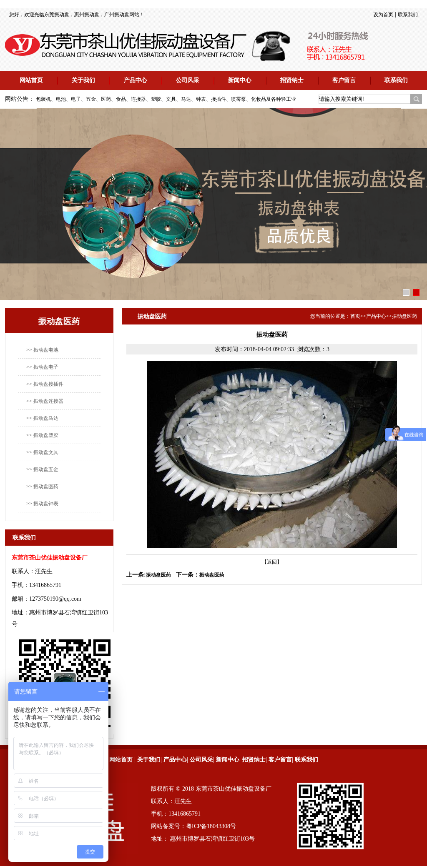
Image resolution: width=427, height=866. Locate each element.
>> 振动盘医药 (42, 486)
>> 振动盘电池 (42, 350)
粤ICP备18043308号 (211, 826)
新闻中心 (239, 80)
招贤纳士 (292, 80)
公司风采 (187, 80)
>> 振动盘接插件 (44, 384)
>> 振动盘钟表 (42, 504)
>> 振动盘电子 (42, 367)
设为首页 (383, 14)
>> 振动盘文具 (42, 452)
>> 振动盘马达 (42, 418)
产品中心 (135, 80)
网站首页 (31, 80)
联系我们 (408, 14)
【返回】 (272, 562)
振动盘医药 (404, 316)
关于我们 (83, 80)
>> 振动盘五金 (42, 469)
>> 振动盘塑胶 (42, 435)
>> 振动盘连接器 (44, 401)
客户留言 (344, 80)
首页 (355, 316)
